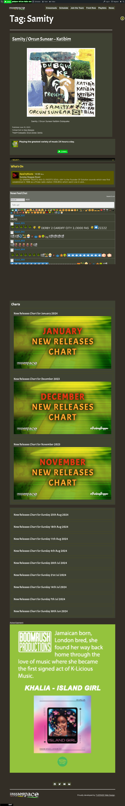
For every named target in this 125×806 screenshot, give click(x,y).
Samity (39, 133)
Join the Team (77, 8)
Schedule (63, 8)
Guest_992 (19, 232)
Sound (109, 196)
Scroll (113, 196)
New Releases (29, 130)
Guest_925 (19, 215)
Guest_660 (19, 260)
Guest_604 (19, 241)
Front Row (91, 8)
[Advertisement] (62, 281)
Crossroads (51, 8)
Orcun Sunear (32, 133)
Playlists (102, 8)
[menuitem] (2, 1)
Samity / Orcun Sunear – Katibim (41, 39)
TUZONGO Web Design (105, 795)
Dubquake (22, 133)
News (111, 8)
